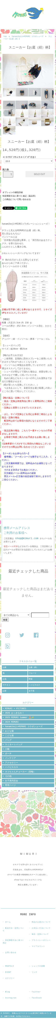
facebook (37, 998)
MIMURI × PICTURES (15, 708)
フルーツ (32, 673)
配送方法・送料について (13, 929)
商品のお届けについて (41, 922)
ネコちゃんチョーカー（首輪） (20, 771)
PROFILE (9, 966)
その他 (8, 776)
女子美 (31, 691)
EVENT (8, 972)
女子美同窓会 (11, 780)
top (5, 36)
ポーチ (8, 753)
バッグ (8, 740)
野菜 (31, 679)
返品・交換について (40, 934)
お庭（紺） (33, 667)
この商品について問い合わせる (16, 199)
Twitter (36, 992)
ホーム (8, 922)
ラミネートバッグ (13, 744)
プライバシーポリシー (41, 940)
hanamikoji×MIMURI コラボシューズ (27, 36)
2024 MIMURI (12, 722)
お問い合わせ (10, 953)
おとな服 (9, 731)
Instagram (10, 998)
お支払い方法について (41, 928)
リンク (34, 972)
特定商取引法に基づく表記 (13, 941)
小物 (7, 749)
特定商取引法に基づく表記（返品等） (19, 196)
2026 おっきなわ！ (14, 713)
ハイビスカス (34, 685)
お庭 (4, 667)
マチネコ (6, 685)
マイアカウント (38, 946)
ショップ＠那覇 (38, 966)
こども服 (9, 735)
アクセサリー (11, 762)
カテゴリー (10, 978)
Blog (7, 992)
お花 (4, 679)
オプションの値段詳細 (12, 192)
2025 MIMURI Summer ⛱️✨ (19, 717)
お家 (4, 691)
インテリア (10, 758)
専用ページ (10, 785)
